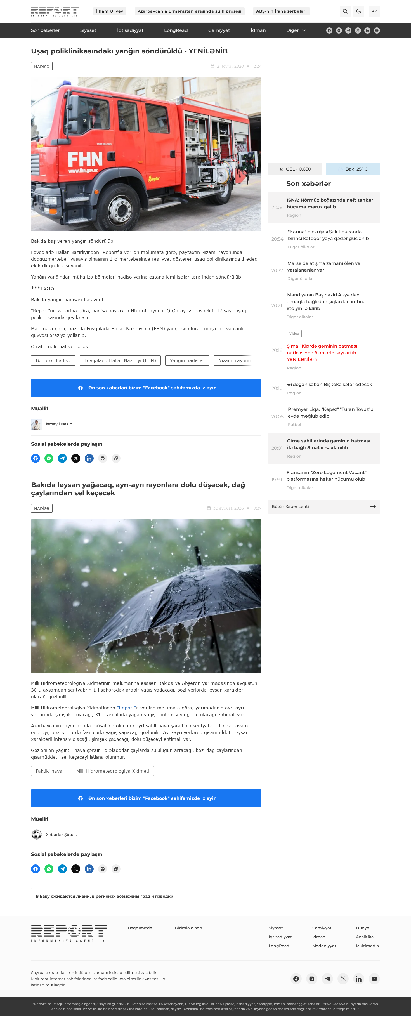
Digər (292, 30)
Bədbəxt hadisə (53, 360)
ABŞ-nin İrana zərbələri (281, 11)
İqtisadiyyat (280, 936)
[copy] (116, 458)
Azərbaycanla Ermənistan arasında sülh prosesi (190, 11)
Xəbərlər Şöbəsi (62, 834)
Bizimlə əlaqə (188, 927)
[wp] (48, 458)
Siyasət (276, 927)
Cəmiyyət (322, 927)
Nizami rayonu (234, 360)
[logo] (55, 11)
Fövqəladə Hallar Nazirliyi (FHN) (120, 360)
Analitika (365, 936)
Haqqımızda (140, 927)
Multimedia (367, 945)
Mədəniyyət (324, 945)
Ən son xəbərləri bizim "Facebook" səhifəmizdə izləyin (152, 387)
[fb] (329, 30)
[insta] (339, 30)
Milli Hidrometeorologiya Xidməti (112, 771)
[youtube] (377, 30)
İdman (318, 936)
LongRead (279, 945)
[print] (102, 458)
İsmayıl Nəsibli (60, 423)
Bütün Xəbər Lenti (290, 506)
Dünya (362, 927)
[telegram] (348, 30)
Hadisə (41, 66)
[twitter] (358, 30)
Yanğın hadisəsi (187, 360)
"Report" (126, 707)
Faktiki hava (49, 771)
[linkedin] (367, 30)
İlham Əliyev (109, 11)
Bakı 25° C (357, 169)
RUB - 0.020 (298, 169)
